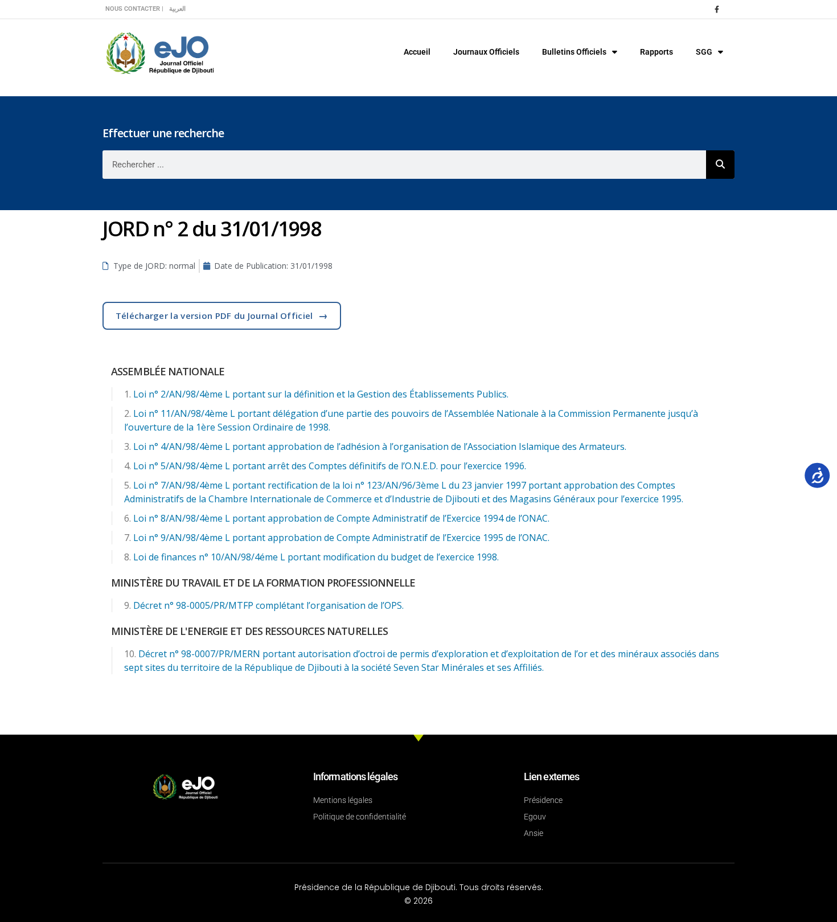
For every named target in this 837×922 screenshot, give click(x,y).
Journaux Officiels (486, 51)
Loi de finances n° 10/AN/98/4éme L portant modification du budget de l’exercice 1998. (316, 557)
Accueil (417, 51)
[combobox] (404, 164)
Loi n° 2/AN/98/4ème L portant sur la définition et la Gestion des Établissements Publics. (320, 394)
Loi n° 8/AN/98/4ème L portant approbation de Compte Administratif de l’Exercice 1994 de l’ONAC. (341, 518)
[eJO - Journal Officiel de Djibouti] (159, 52)
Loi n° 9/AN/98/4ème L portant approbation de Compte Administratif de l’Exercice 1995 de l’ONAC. (341, 537)
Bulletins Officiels (574, 51)
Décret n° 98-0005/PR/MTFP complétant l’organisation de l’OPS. (268, 605)
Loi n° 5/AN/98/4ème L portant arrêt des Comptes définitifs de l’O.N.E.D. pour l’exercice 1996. (329, 466)
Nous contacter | (134, 9)
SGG (704, 51)
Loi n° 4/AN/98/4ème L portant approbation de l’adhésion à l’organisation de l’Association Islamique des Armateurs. (379, 446)
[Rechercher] (720, 164)
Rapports (656, 51)
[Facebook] (717, 9)
